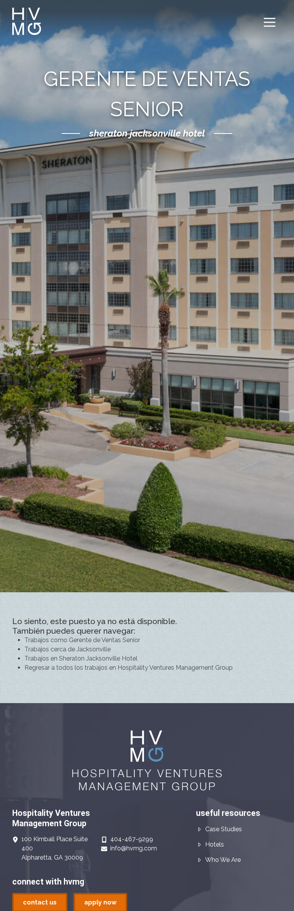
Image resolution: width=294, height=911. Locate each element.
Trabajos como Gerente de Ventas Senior (82, 640)
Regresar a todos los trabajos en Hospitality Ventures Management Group (128, 667)
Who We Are (223, 859)
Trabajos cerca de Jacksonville (67, 649)
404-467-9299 (131, 839)
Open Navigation (269, 22)
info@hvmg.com (133, 848)
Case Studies (223, 829)
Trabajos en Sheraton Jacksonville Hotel (80, 658)
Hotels (214, 844)
